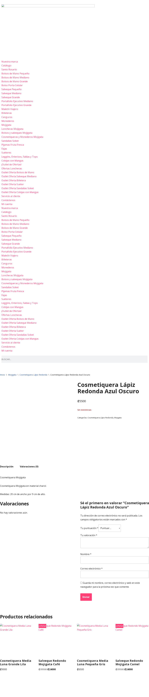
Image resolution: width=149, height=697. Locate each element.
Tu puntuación (89, 528)
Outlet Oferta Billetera (13, 180)
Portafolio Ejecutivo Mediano (17, 101)
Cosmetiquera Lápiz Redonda (33, 374)
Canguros (6, 117)
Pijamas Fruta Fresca (12, 144)
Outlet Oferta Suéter (12, 184)
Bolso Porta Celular (12, 85)
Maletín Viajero (9, 109)
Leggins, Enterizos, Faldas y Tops (19, 156)
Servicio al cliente (10, 196)
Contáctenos (8, 200)
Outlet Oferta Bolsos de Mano (17, 172)
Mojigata (6, 125)
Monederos (7, 121)
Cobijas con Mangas (12, 160)
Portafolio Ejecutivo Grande (16, 105)
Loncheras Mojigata (12, 128)
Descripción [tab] (6, 466)
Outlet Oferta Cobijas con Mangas (20, 192)
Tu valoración (88, 535)
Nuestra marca (9, 61)
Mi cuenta (6, 204)
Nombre (85, 554)
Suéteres (6, 152)
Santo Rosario (9, 69)
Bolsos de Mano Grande (14, 81)
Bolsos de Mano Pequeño (15, 73)
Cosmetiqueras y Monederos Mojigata (22, 136)
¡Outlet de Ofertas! (11, 164)
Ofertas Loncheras (11, 168)
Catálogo (6, 65)
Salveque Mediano (11, 93)
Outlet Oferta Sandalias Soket (17, 188)
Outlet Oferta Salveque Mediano (19, 176)
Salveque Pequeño (11, 89)
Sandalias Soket (10, 140)
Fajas (4, 148)
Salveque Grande (10, 97)
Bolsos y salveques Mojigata (16, 132)
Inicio (2, 374)
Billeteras (6, 113)
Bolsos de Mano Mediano (15, 77)
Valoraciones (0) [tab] (29, 466)
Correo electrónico (91, 568)
